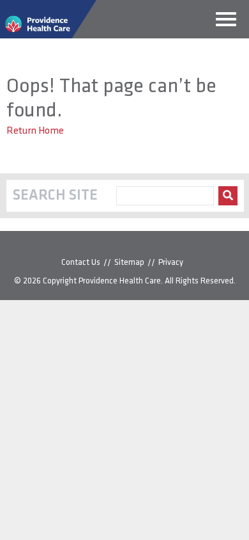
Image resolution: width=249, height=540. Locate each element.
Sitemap (129, 262)
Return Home (35, 131)
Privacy (170, 262)
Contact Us (80, 262)
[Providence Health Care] (48, 36)
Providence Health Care (120, 281)
